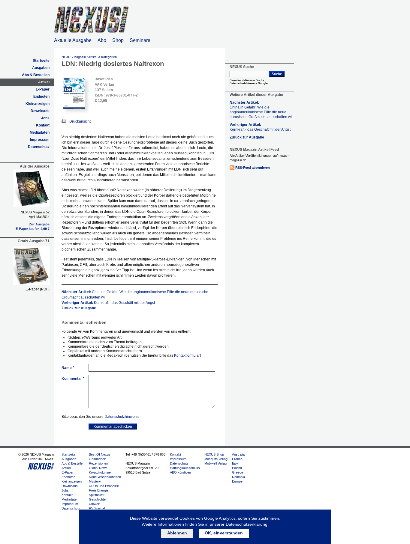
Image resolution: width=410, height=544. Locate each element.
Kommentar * (73, 378)
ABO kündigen (180, 472)
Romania (238, 477)
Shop (118, 40)
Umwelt (94, 504)
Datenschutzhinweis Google (249, 83)
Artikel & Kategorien (102, 57)
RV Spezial (97, 508)
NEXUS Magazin (74, 57)
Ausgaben (41, 68)
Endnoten (41, 96)
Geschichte (97, 499)
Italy (235, 463)
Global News (98, 468)
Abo (102, 40)
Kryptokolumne (100, 472)
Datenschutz (39, 147)
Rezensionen (98, 463)
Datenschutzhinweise (122, 417)
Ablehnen (177, 533)
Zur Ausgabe (39, 224)
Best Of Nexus (99, 454)
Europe (237, 481)
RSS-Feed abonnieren (252, 167)
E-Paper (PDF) (38, 289)
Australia (238, 454)
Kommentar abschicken (113, 426)
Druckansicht (80, 121)
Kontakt (43, 125)
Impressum (40, 140)
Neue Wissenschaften (105, 477)
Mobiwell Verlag (215, 463)
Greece (237, 472)
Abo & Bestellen (36, 75)
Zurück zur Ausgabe (79, 308)
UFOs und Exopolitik (104, 486)
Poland (237, 468)
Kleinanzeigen (38, 104)
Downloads (40, 111)
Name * (68, 368)
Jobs (45, 118)
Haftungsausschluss (185, 468)
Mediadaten (40, 132)
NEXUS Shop (214, 454)
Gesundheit (97, 459)
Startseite (41, 60)
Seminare (140, 40)
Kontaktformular (187, 355)
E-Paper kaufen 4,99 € (33, 228)
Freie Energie (98, 490)
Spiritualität (96, 495)
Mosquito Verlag (216, 459)
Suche (277, 74)
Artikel (44, 82)
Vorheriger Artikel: (108, 303)
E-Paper (43, 89)
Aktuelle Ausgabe (73, 40)
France (237, 459)
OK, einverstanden (224, 533)
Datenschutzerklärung (246, 524)
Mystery (95, 481)
